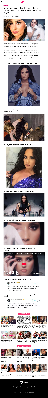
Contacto (21, 395)
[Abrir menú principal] (2, 2)
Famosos (5, 5)
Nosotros (27, 395)
